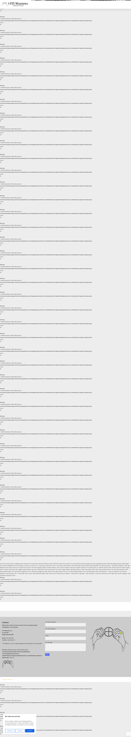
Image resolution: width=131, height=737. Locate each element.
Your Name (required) (50, 622)
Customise (10, 730)
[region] (19, 724)
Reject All (20, 730)
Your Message (48, 642)
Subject (47, 635)
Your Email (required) (50, 629)
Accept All (29, 730)
